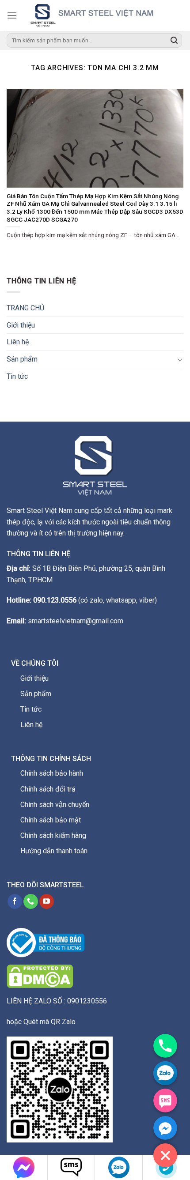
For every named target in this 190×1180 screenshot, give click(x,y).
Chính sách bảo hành (51, 773)
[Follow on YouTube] (46, 901)
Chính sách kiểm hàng (53, 835)
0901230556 (87, 1001)
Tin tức (17, 376)
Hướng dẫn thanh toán (53, 851)
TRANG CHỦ (25, 308)
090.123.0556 (54, 600)
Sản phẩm (22, 359)
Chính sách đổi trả (48, 789)
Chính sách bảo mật (50, 820)
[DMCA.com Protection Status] (40, 975)
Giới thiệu (21, 325)
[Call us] (30, 901)
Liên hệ (18, 342)
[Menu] (12, 15)
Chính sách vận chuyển (54, 804)
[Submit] (174, 40)
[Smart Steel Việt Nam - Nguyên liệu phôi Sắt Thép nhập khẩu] (100, 15)
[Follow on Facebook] (15, 901)
